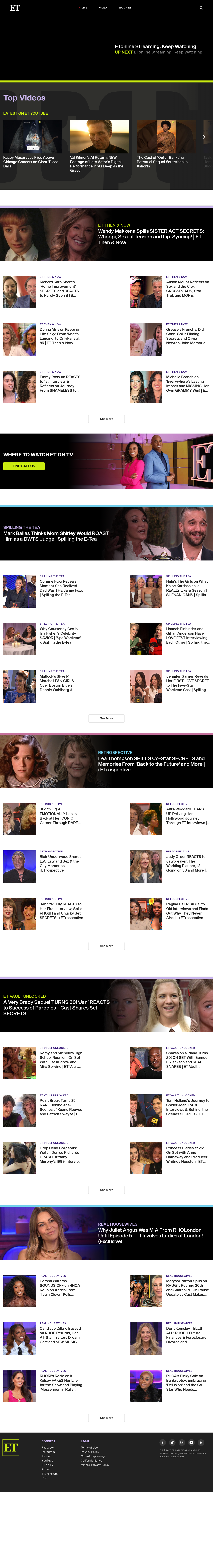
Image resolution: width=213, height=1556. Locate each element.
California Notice (91, 1461)
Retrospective (115, 753)
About (46, 1469)
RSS (44, 1478)
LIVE (84, 8)
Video (103, 8)
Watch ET (125, 8)
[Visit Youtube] (191, 1442)
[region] (58, 48)
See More (106, 419)
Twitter (46, 1456)
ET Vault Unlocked (24, 996)
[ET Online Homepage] (15, 8)
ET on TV (47, 1465)
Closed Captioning (93, 1456)
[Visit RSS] (201, 1443)
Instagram (48, 1452)
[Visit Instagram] (182, 1443)
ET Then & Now (114, 225)
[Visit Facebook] (162, 1443)
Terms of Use (89, 1448)
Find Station (24, 466)
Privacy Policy (90, 1452)
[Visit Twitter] (172, 1443)
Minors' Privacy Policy (95, 1465)
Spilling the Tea (21, 527)
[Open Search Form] (201, 8)
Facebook (48, 1448)
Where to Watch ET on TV (38, 455)
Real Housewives (118, 1224)
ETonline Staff (51, 1474)
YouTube (47, 1461)
